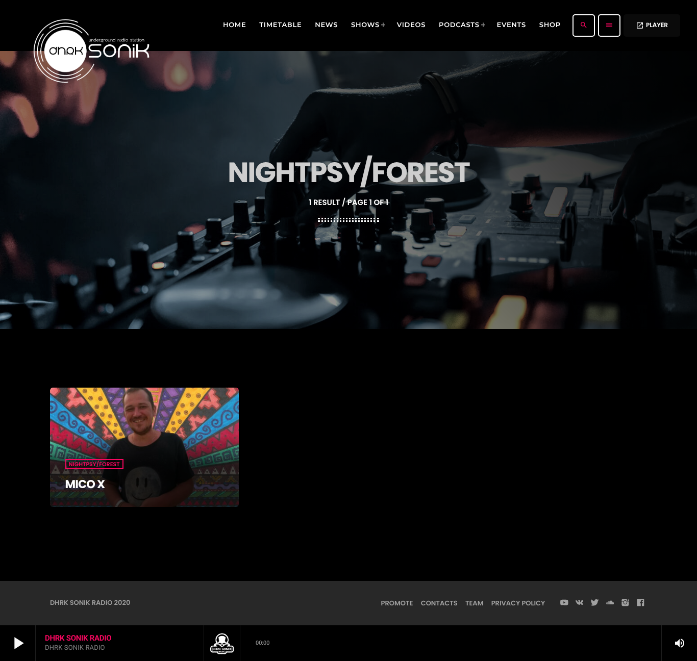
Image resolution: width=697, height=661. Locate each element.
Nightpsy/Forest (94, 464)
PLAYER (652, 25)
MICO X (85, 484)
